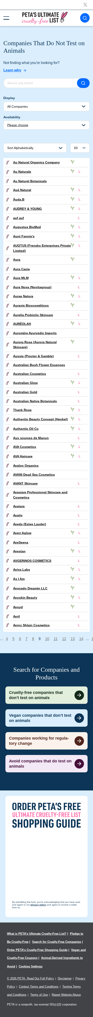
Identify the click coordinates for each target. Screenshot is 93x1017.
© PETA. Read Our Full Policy (30, 978)
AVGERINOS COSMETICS (32, 561)
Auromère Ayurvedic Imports (35, 333)
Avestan (19, 551)
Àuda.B (18, 199)
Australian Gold (25, 392)
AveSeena (20, 542)
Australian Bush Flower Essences (39, 365)
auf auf (18, 218)
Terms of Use (39, 994)
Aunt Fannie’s (24, 236)
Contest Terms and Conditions (38, 986)
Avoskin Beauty (25, 597)
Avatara (19, 506)
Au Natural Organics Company (36, 162)
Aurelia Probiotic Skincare (33, 315)
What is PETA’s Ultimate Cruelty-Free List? (36, 933)
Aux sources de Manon (31, 438)
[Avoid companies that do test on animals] (46, 763)
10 (47, 639)
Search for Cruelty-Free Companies (56, 942)
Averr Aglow (22, 533)
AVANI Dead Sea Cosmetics (34, 474)
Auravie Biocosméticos (31, 305)
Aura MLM (21, 278)
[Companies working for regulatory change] (46, 741)
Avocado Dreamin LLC (30, 588)
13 (73, 639)
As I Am (19, 579)
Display (9, 98)
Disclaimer (65, 978)
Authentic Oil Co (26, 428)
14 (81, 639)
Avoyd (18, 607)
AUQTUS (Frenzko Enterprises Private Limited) (42, 248)
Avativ (18, 515)
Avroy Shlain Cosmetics (31, 625)
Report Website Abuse (66, 994)
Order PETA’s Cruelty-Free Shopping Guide (37, 950)
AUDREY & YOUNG (27, 208)
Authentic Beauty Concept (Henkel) (40, 419)
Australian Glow (25, 383)
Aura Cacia (21, 269)
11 (56, 639)
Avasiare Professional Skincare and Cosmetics (40, 494)
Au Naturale (22, 171)
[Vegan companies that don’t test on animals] (46, 718)
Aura (16, 259)
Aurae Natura (23, 296)
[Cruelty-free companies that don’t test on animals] (46, 695)
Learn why (12, 70)
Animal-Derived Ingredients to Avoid (45, 962)
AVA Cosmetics (24, 447)
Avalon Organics (26, 465)
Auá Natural (22, 190)
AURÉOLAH (22, 324)
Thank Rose (22, 410)
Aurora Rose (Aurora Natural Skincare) (35, 344)
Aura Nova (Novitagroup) (32, 287)
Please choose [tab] (17, 125)
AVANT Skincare (25, 483)
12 (64, 639)
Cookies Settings (30, 966)
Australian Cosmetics (29, 374)
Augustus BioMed (27, 227)
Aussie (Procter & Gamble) (33, 356)
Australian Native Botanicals (35, 401)
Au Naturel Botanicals (30, 181)
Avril (16, 616)
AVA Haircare (23, 456)
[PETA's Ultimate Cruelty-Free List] (44, 18)
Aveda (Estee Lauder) (29, 524)
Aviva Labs (21, 569)
